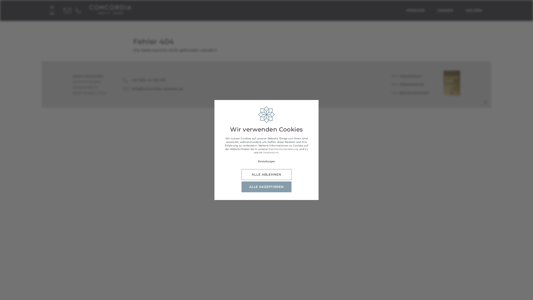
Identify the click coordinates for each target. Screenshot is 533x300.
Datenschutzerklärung (283, 149)
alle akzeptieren (266, 187)
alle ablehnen (266, 174)
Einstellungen (266, 161)
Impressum (271, 152)
